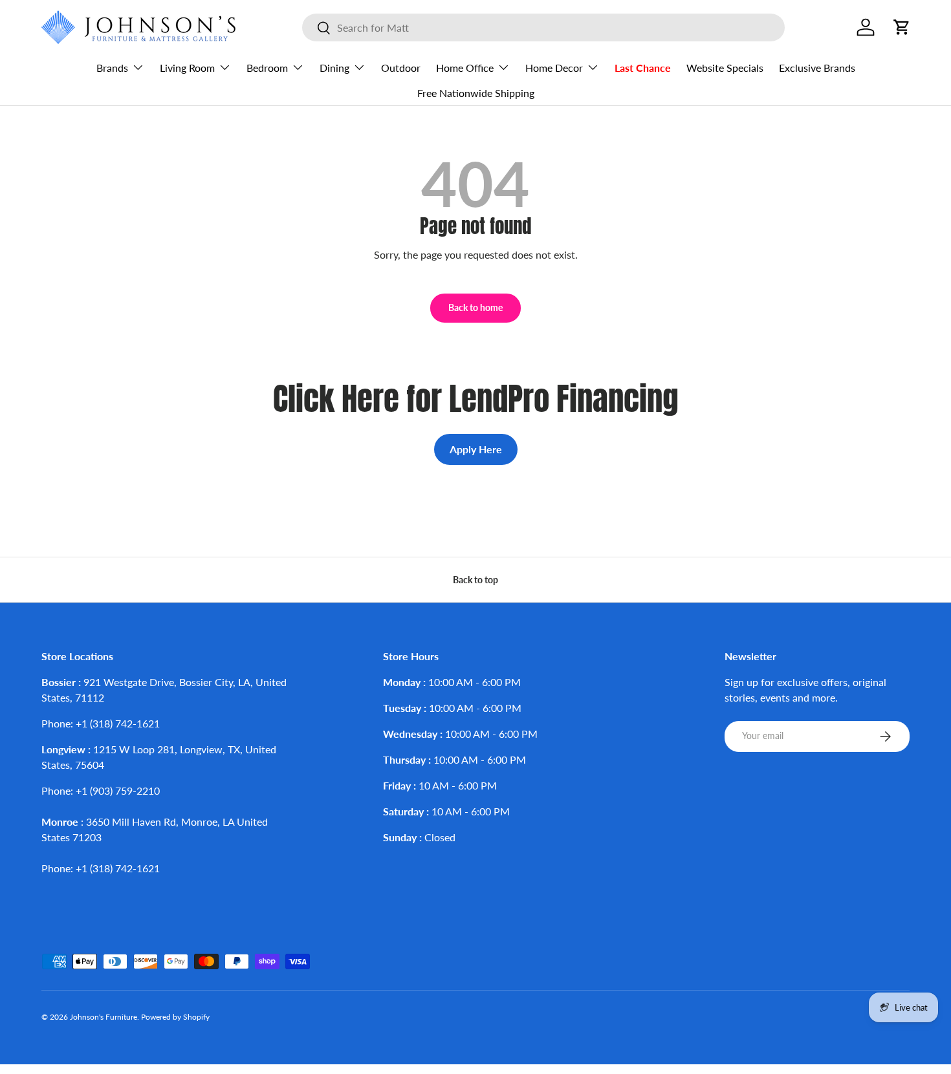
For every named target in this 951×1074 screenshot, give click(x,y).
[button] (902, 27)
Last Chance (643, 67)
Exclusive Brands (817, 67)
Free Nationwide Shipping (475, 93)
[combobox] (543, 27)
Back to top (475, 579)
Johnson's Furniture (103, 1017)
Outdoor (401, 67)
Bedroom (267, 67)
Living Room (187, 67)
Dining (334, 67)
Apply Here (476, 449)
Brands (112, 67)
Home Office (465, 67)
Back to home (475, 307)
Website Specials (724, 67)
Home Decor (554, 67)
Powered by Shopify (175, 1017)
